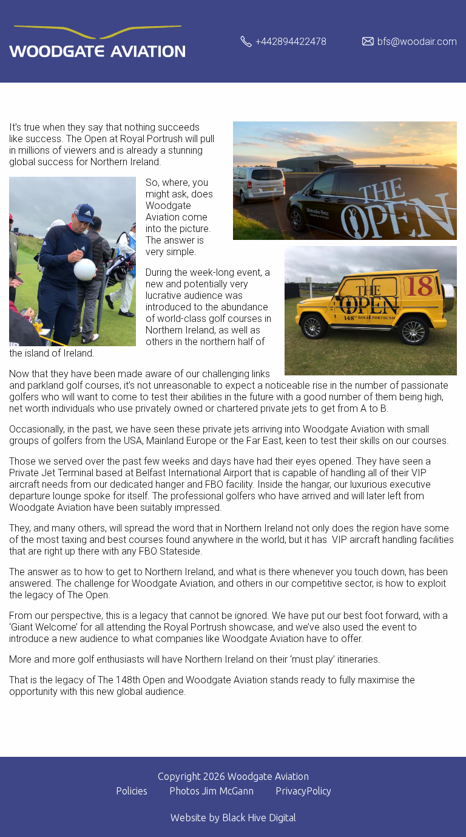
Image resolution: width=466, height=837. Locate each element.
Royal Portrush (151, 139)
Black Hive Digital (259, 817)
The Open (86, 139)
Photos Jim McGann (211, 790)
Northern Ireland (124, 162)
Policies (131, 790)
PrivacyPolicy (303, 790)
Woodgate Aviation (168, 211)
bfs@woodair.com (417, 41)
